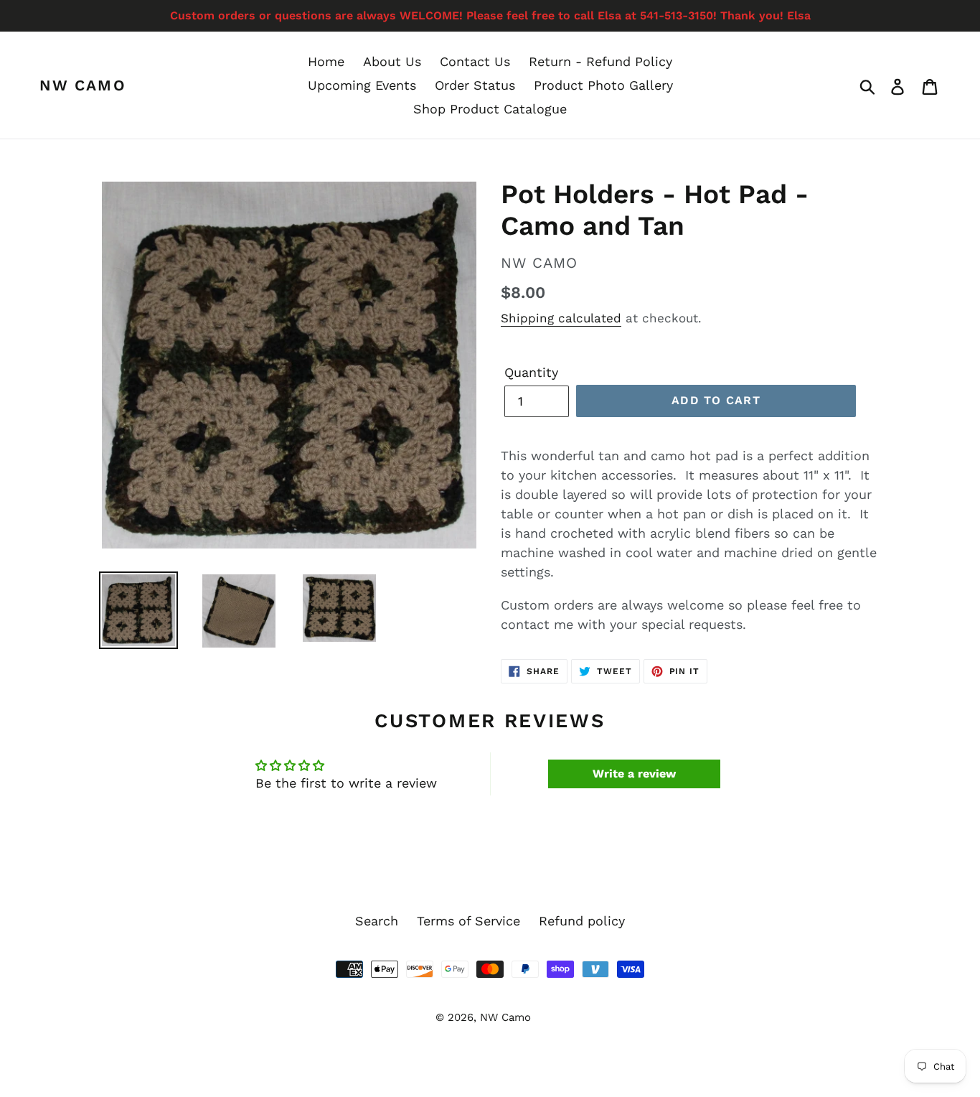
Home (326, 61)
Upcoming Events (362, 85)
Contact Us (475, 61)
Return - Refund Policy (600, 61)
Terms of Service (468, 920)
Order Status (475, 85)
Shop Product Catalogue (490, 108)
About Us (392, 61)
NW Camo (82, 85)
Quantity (531, 372)
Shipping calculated (561, 318)
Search (376, 920)
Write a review (634, 773)
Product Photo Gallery (603, 85)
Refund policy (582, 920)
